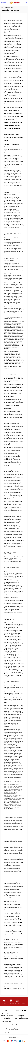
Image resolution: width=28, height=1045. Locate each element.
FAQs (21, 1017)
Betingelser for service (7, 1021)
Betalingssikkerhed (7, 1020)
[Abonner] (25, 1032)
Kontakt (21, 1013)
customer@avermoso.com (18, 988)
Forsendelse (21, 1015)
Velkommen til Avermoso (7, 1013)
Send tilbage (7, 1018)
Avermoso (18, 1037)
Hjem (2, 7)
